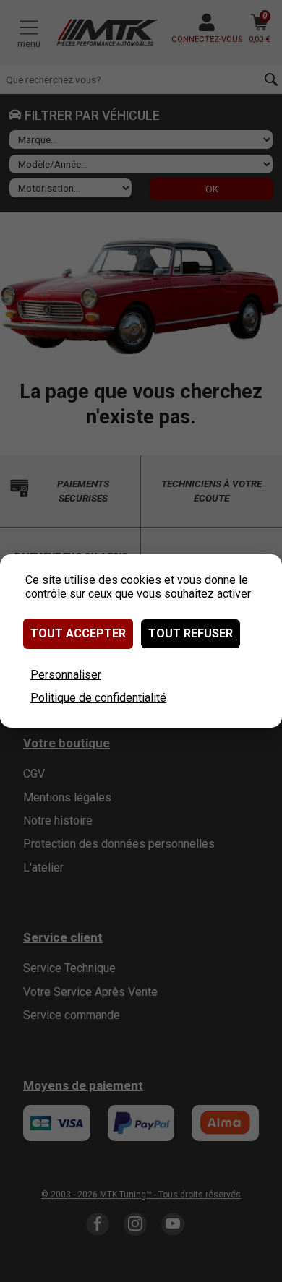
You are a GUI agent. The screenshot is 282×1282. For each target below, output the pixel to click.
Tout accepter (78, 633)
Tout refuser (190, 633)
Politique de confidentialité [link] (98, 698)
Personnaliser (65, 674)
